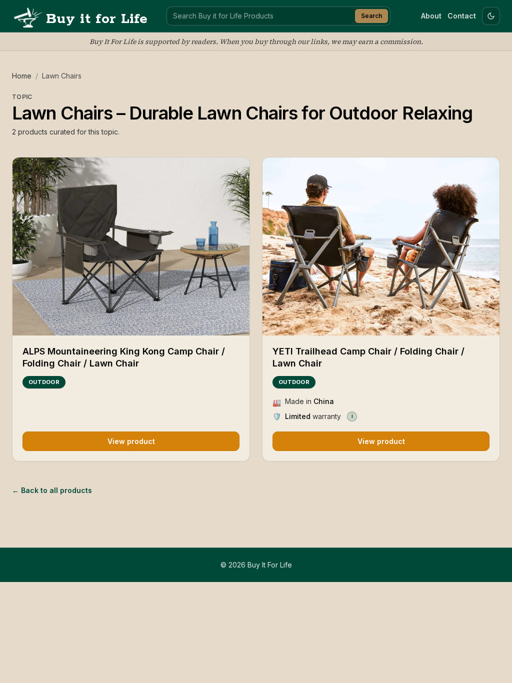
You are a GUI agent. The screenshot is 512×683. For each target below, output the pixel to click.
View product (131, 441)
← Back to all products (52, 490)
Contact (462, 16)
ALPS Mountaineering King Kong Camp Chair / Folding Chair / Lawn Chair (123, 357)
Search (371, 16)
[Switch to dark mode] (491, 16)
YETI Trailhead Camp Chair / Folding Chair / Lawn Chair (368, 357)
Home (22, 76)
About (431, 16)
